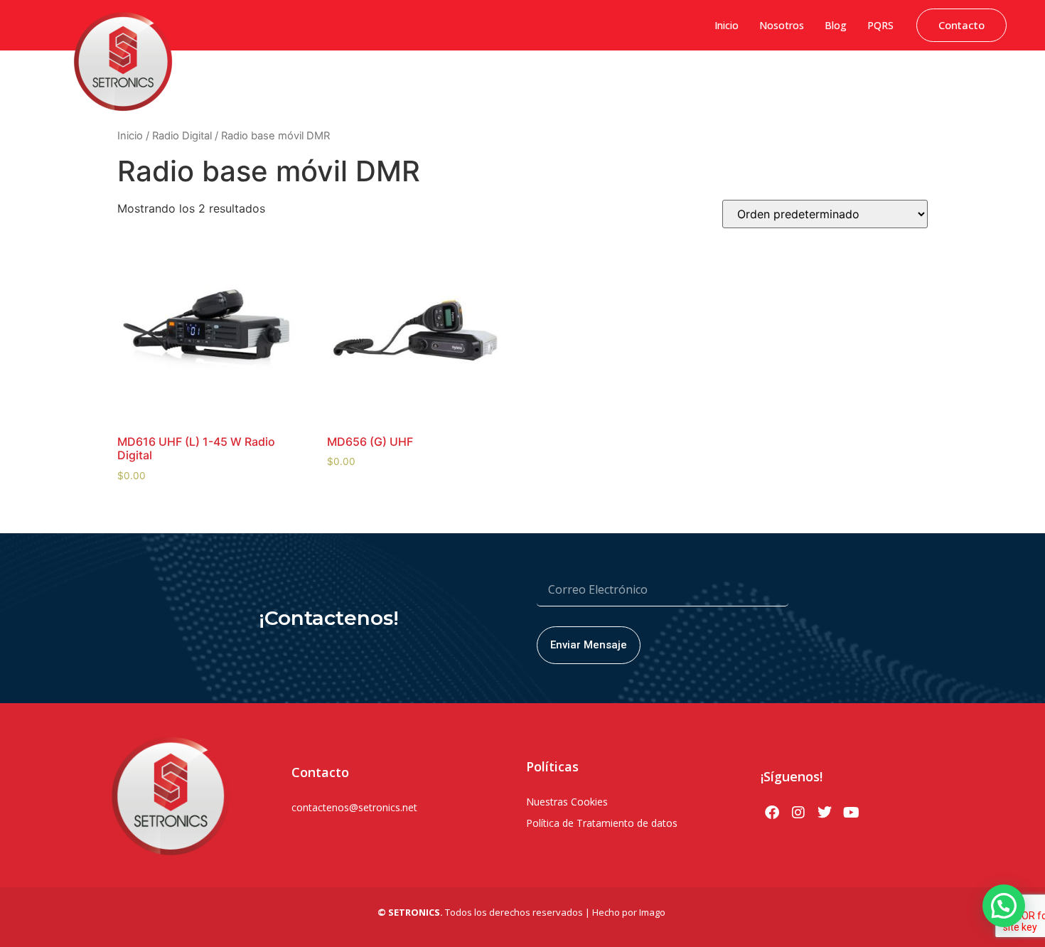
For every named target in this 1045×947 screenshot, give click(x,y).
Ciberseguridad (380, 81)
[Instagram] (798, 812)
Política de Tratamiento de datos (601, 823)
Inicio (726, 25)
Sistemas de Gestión (473, 81)
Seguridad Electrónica (676, 81)
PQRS (880, 25)
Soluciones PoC (774, 81)
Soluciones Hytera (573, 81)
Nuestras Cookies (567, 801)
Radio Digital (182, 135)
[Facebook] (772, 812)
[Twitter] (824, 812)
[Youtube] (851, 812)
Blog (836, 25)
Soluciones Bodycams (871, 81)
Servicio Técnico (971, 81)
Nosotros (781, 25)
